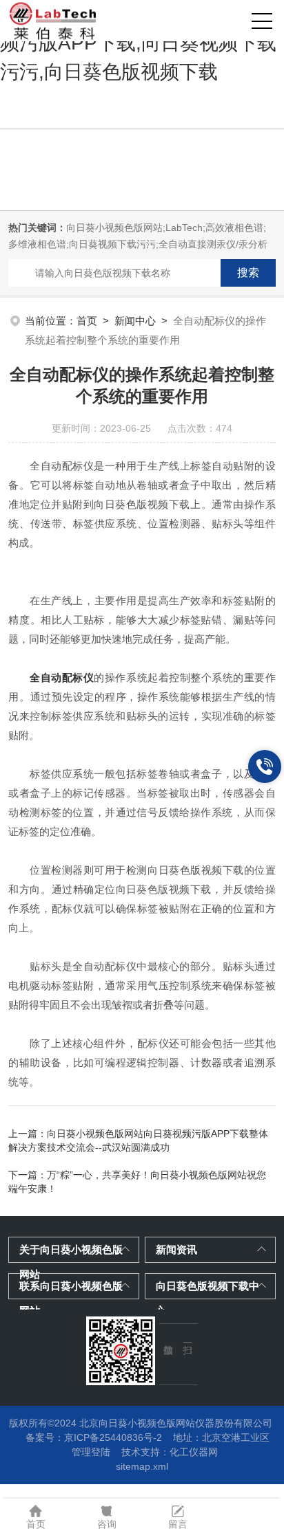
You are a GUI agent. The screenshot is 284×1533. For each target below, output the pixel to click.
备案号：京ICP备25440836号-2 (94, 1437)
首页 (87, 321)
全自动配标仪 (62, 677)
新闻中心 (135, 321)
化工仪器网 (194, 1451)
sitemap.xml (142, 1466)
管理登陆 (91, 1451)
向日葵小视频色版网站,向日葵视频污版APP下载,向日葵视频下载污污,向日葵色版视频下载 (138, 42)
